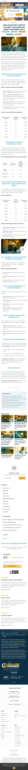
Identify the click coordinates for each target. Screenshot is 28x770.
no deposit (5, 647)
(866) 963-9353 (15, 688)
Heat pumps (6, 346)
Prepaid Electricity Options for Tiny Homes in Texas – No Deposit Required (20, 442)
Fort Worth (3, 653)
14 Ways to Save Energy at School (10, 530)
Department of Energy (8, 359)
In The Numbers (6, 506)
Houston (12, 655)
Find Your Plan (4, 713)
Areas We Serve (4, 728)
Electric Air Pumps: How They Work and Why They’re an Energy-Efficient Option (6, 442)
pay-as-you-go (23, 646)
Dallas (23, 651)
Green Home (5, 501)
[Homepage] (5, 5)
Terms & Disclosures (19, 760)
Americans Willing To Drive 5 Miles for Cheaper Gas (13, 519)
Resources (3, 735)
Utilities (2, 737)
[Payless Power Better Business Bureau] (14, 572)
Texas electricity (20, 641)
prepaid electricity (13, 646)
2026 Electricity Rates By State (9, 522)
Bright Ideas (5, 490)
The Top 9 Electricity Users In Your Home (11, 527)
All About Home (6, 488)
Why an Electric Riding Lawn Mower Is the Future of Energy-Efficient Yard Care (20, 426)
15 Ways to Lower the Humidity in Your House (12, 525)
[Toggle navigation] (26, 4)
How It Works (5, 504)
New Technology (6, 509)
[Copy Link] (19, 387)
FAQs (16, 717)
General (2, 729)
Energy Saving (6, 496)
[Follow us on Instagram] (13, 700)
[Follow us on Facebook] (11, 700)
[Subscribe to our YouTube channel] (15, 700)
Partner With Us (4, 715)
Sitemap (3, 725)
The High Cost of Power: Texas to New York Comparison (20, 456)
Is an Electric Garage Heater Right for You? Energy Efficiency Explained (6, 426)
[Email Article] (15, 387)
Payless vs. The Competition (6, 731)
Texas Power (5, 511)
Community (5, 493)
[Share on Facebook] (8, 387)
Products (3, 733)
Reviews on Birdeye (5, 721)
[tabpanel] (14, 677)
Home (13, 22)
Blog (16, 22)
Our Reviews (3, 719)
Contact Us (17, 713)
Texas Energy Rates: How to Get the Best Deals (7, 456)
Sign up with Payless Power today (9, 380)
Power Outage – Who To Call (20, 715)
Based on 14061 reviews (18, 557)
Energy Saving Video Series (8, 498)
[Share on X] (12, 387)
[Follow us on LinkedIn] (17, 700)
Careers (2, 717)
